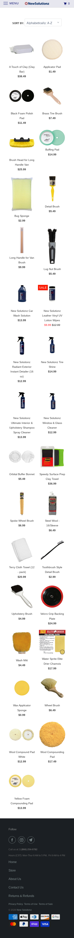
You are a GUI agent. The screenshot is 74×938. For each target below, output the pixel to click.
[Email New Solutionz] (31, 839)
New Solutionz (24, 910)
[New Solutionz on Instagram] (22, 839)
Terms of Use (31, 904)
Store (12, 870)
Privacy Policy (16, 904)
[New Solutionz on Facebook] (13, 839)
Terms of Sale (46, 904)
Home (13, 862)
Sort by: (18, 23)
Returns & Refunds (21, 895)
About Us (15, 879)
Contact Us (16, 887)
